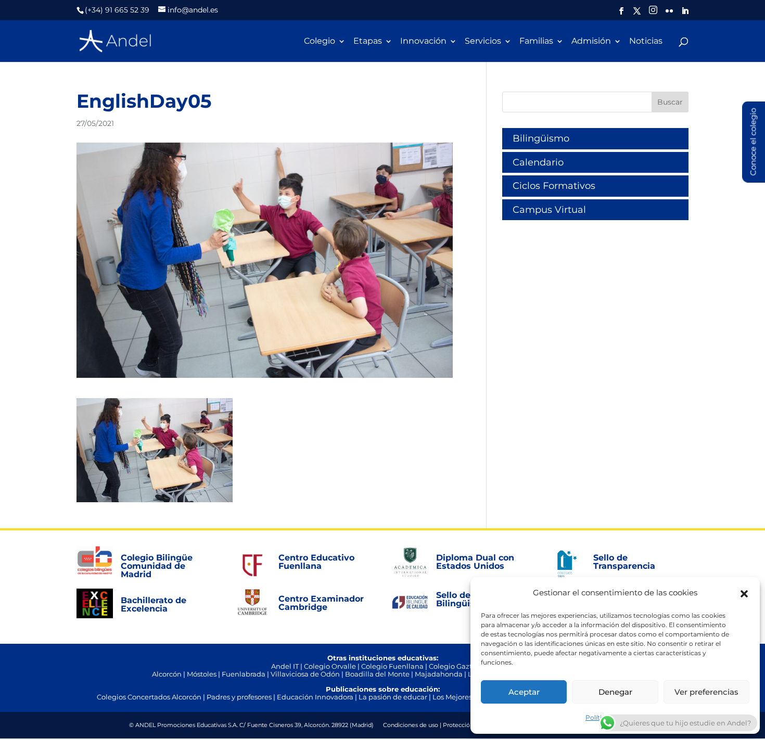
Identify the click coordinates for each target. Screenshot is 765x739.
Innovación (423, 41)
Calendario (538, 162)
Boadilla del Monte (377, 674)
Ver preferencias (706, 692)
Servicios (483, 41)
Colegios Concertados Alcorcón (149, 697)
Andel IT (285, 666)
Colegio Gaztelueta (461, 666)
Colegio (319, 41)
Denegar (615, 692)
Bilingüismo (541, 138)
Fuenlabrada (243, 674)
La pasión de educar (393, 697)
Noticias (645, 41)
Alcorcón (167, 674)
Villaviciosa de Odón (305, 674)
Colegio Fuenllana (392, 666)
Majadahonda (439, 674)
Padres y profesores (239, 697)
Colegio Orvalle (330, 666)
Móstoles (201, 674)
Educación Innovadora (315, 697)
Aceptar (524, 692)
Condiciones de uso (410, 725)
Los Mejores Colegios (467, 697)
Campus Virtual (549, 209)
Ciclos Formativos (554, 186)
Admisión (591, 41)
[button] (744, 593)
